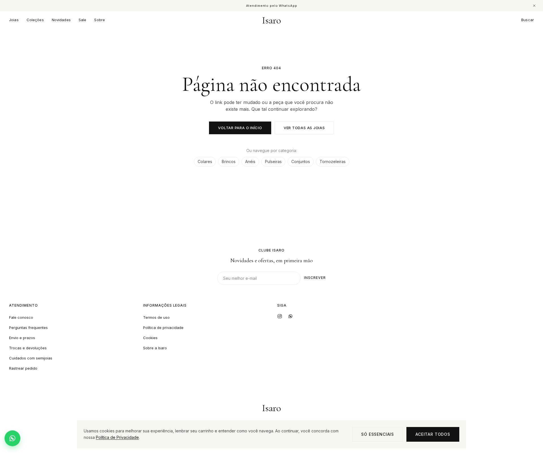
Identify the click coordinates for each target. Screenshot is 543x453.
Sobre (99, 20)
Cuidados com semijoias (30, 358)
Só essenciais (377, 434)
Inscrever (315, 278)
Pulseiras (273, 161)
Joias (14, 20)
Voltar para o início (240, 127)
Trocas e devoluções (28, 348)
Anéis (250, 161)
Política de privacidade (163, 327)
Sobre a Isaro (155, 348)
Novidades (61, 20)
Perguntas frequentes (28, 327)
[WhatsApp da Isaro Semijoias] (290, 316)
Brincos (229, 161)
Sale (83, 20)
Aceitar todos (432, 434)
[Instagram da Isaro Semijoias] (279, 316)
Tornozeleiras (333, 161)
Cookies (150, 337)
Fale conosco (21, 317)
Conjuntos (300, 161)
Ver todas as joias (304, 127)
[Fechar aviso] (534, 5)
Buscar (527, 20)
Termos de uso (156, 317)
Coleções (35, 20)
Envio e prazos (22, 337)
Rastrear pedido (23, 368)
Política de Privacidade (117, 437)
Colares (205, 161)
